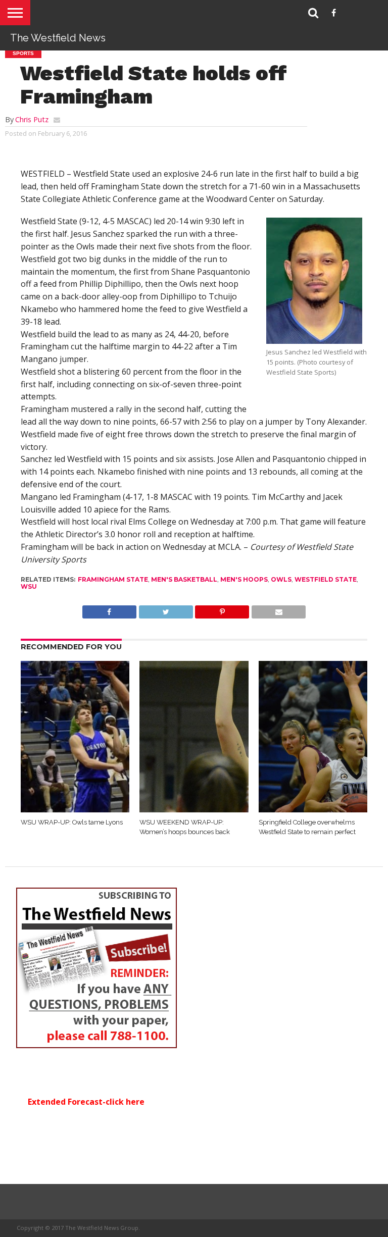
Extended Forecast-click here (86, 1101)
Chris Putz (31, 119)
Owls (281, 579)
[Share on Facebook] (109, 609)
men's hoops (244, 579)
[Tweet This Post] (165, 609)
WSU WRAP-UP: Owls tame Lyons (72, 822)
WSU (29, 586)
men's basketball (184, 579)
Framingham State (113, 579)
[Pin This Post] (222, 609)
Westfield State (326, 579)
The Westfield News (58, 38)
